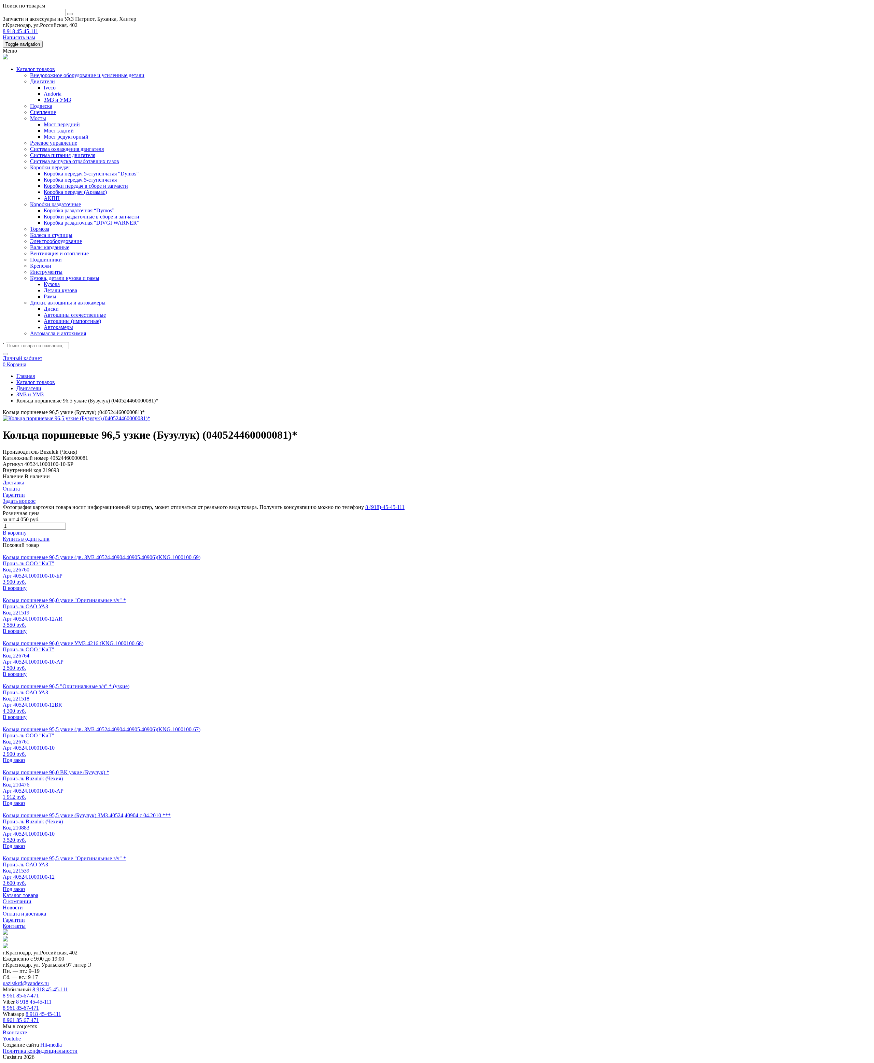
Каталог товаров (35, 69)
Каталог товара (20, 895)
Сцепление (43, 112)
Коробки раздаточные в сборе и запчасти (91, 216)
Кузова (52, 284)
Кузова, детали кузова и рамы (64, 278)
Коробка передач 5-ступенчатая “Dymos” (91, 173)
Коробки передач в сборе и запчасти (86, 186)
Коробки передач (50, 167)
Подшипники (46, 260)
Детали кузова (60, 290)
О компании (17, 901)
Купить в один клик (26, 539)
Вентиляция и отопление (59, 253)
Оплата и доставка (24, 914)
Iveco (50, 87)
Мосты (38, 118)
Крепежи (40, 266)
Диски (51, 309)
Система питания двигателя (62, 155)
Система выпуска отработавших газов (74, 161)
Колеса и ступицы (51, 235)
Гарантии (14, 920)
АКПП (52, 198)
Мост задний (59, 130)
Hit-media (51, 1045)
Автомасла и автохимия (58, 333)
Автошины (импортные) (72, 321)
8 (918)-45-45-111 (385, 507)
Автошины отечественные (75, 315)
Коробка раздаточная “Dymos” (79, 210)
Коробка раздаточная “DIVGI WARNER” (91, 223)
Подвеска (41, 106)
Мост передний (62, 124)
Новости (13, 907)
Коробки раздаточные (55, 204)
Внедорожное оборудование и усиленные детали (87, 75)
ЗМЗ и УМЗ (57, 100)
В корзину (15, 533)
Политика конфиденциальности (40, 1051)
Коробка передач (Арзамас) (75, 192)
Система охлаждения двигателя (67, 149)
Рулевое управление (53, 143)
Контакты (14, 926)
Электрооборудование (56, 241)
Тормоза (39, 229)
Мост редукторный (66, 137)
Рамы (50, 296)
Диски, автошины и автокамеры (67, 303)
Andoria (52, 94)
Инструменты (46, 272)
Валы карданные (49, 247)
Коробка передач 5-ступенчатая (80, 180)
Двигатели (42, 81)
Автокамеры (58, 327)
